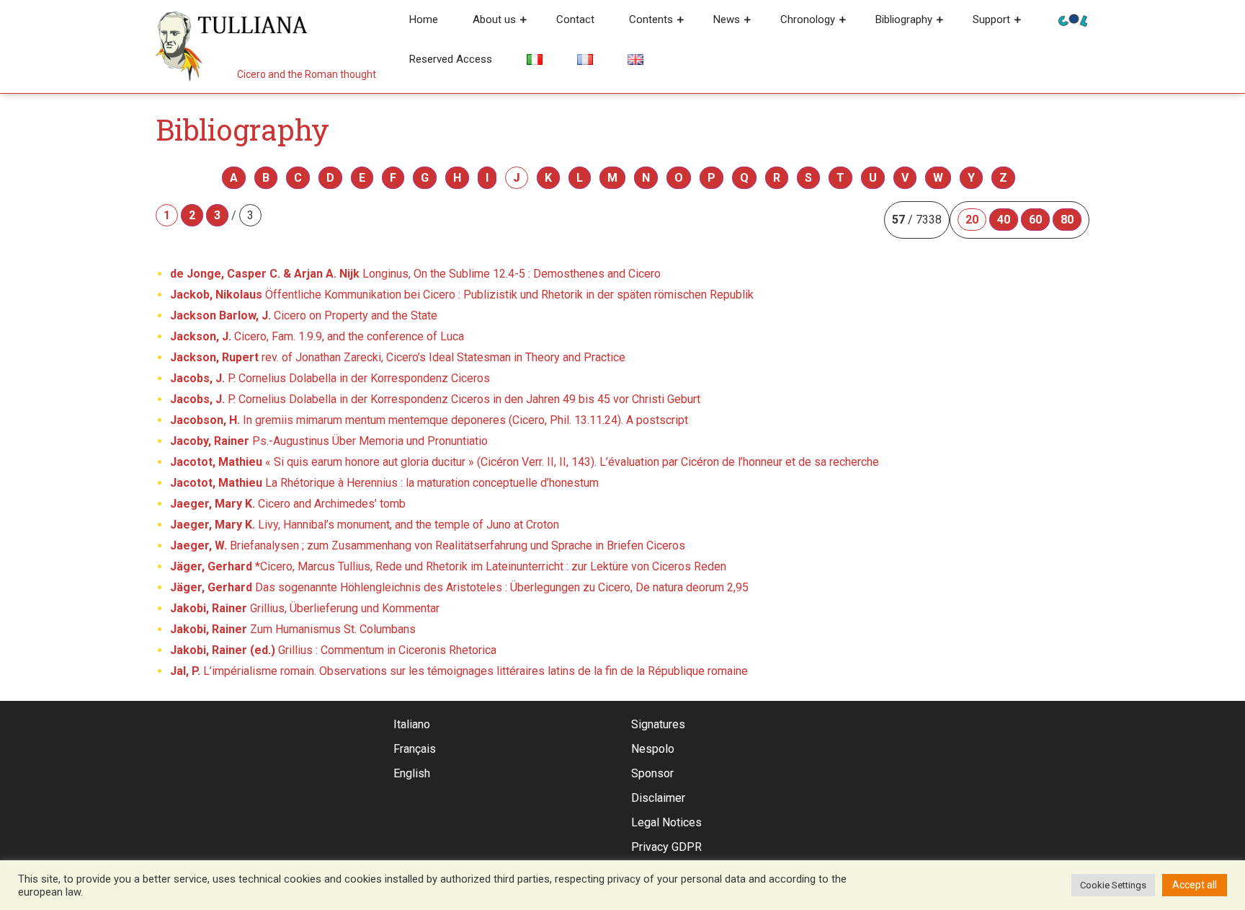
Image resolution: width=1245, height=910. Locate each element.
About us (494, 19)
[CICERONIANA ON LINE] (1072, 19)
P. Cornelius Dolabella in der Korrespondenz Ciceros (330, 378)
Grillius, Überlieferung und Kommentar (304, 608)
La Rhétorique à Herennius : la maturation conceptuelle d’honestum (384, 483)
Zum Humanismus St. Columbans (293, 629)
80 (1067, 219)
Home (423, 19)
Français (414, 749)
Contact (575, 19)
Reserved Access (450, 59)
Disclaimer (658, 798)
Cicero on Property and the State (303, 315)
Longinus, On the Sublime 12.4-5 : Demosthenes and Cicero (415, 273)
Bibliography (903, 19)
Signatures (658, 724)
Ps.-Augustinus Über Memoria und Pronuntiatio (329, 441)
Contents (651, 19)
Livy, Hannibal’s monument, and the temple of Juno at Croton (364, 524)
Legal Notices (666, 822)
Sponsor (652, 773)
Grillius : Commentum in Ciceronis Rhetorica (333, 650)
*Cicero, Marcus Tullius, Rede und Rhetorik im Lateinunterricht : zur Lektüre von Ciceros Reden (448, 566)
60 (1035, 219)
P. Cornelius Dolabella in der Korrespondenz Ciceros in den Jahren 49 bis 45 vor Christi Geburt (435, 399)
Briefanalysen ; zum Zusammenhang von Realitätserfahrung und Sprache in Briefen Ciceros (427, 545)
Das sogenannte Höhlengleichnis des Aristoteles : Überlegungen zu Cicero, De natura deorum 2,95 (459, 587)
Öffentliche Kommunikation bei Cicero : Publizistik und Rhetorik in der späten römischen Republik (462, 294)
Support (991, 19)
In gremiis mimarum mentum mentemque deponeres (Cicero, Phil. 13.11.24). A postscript (429, 420)
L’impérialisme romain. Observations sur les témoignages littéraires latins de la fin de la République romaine (459, 671)
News (726, 19)
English (411, 773)
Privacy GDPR (666, 847)
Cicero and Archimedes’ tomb (288, 504)
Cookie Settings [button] (1113, 885)
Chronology (807, 19)
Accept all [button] (1194, 885)
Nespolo (652, 749)
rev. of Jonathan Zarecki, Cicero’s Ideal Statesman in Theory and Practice (397, 357)
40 (1003, 219)
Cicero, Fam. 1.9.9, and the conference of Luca (317, 336)
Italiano (411, 724)
